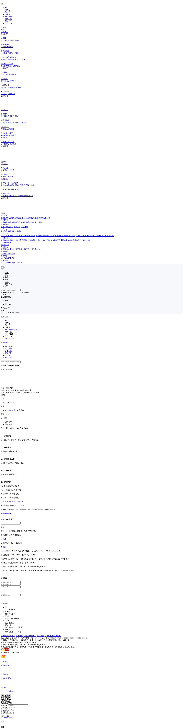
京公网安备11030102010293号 (64, 638)
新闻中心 (4, 256)
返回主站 (8, 358)
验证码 (3, 713)
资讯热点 (15, 329)
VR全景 (4, 87)
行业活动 (11, 258)
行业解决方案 (6, 242)
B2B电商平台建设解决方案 (60, 240)
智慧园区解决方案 (25, 240)
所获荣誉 (11, 254)
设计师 (28, 218)
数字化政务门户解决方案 (80, 240)
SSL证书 (4, 94)
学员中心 (9, 227)
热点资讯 (4, 258)
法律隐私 (33, 249)
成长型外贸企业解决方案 (104, 236)
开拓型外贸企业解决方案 (85, 236)
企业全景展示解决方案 (26, 236)
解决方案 (8, 21)
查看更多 (4, 342)
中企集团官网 (55, 636)
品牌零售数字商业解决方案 (65, 236)
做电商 (7, 14)
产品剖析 (4, 222)
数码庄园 (26, 249)
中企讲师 (24, 227)
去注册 (9, 513)
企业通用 (4, 233)
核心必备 (4, 110)
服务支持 (8, 19)
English (47, 636)
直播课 (3, 227)
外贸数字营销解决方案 (9, 240)
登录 (2, 29)
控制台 (3, 27)
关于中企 (8, 23)
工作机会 (18, 263)
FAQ (38, 249)
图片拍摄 (11, 87)
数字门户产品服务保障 (9, 218)
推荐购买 (4, 68)
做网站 (7, 10)
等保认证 (11, 94)
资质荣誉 (4, 251)
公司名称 (4, 705)
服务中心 (21, 218)
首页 (7, 8)
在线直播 (8, 349)
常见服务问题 (45, 218)
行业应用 (4, 238)
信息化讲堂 (35, 218)
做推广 (7, 12)
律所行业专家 (31, 222)
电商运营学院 (6, 231)
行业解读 (40, 222)
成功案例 (8, 16)
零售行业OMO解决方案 (41, 240)
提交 (8, 716)
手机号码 (4, 708)
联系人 (3, 710)
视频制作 (19, 87)
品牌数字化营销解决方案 (45, 236)
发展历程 (18, 249)
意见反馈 (11, 636)
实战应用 (4, 220)
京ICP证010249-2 (82, 638)
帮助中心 (4, 216)
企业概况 (4, 247)
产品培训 (8, 353)
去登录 (3, 513)
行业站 (33, 636)
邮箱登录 (40, 636)
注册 (6, 317)
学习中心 (4, 229)
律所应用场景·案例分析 (17, 222)
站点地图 (27, 636)
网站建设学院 (17, 231)
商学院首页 (9, 346)
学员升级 (17, 227)
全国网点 (11, 263)
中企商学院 (5, 224)
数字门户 (4, 34)
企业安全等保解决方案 (9, 236)
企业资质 (4, 254)
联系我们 (4, 260)
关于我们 (4, 249)
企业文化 (11, 249)
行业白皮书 (5, 245)
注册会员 (4, 32)
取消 (3, 716)
